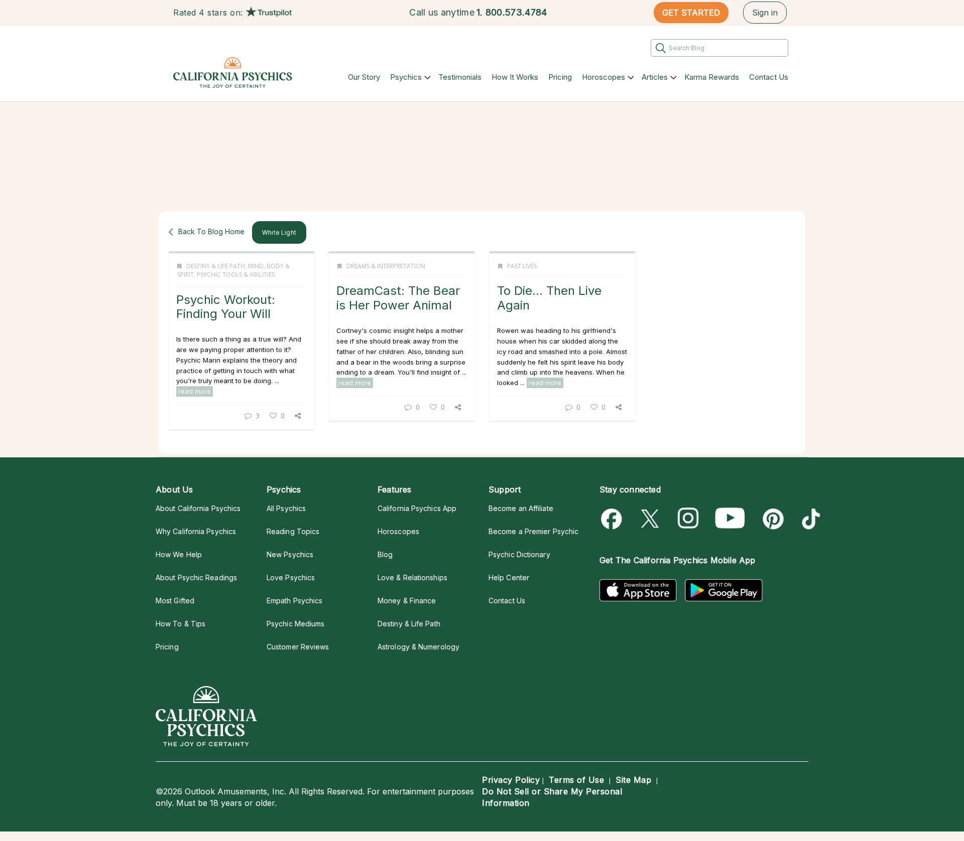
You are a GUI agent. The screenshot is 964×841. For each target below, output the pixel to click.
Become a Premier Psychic (533, 531)
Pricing (560, 77)
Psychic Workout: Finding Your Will (225, 306)
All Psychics (286, 508)
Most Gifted (175, 600)
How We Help (179, 554)
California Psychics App (417, 508)
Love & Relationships (412, 577)
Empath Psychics (294, 600)
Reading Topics (293, 531)
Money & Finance (407, 600)
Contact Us (768, 77)
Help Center (509, 577)
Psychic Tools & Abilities (236, 274)
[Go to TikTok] (809, 519)
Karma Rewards (711, 77)
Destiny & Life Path (215, 266)
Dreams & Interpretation (385, 266)
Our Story (364, 77)
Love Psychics (291, 577)
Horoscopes (603, 77)
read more (194, 391)
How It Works (515, 77)
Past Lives (522, 266)
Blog (385, 554)
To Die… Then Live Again (549, 297)
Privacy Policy (511, 780)
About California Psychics (198, 508)
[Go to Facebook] (613, 519)
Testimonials (459, 77)
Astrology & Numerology (418, 646)
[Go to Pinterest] (771, 519)
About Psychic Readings (196, 577)
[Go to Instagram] (688, 519)
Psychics (406, 77)
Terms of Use (576, 780)
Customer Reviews (298, 646)
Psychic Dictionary (519, 554)
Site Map (633, 780)
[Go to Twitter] (651, 519)
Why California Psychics (196, 531)
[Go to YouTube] (730, 519)
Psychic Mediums (295, 623)
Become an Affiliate (521, 508)
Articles (655, 77)
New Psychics (290, 554)
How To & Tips (180, 623)
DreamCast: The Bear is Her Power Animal (398, 297)
